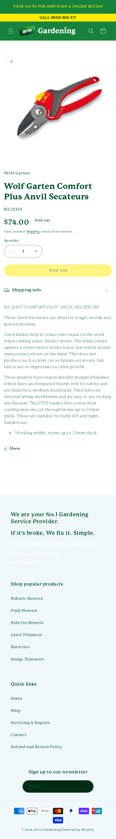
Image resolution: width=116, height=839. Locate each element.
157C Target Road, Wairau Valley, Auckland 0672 (53, 544)
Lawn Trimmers (26, 635)
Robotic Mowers (27, 598)
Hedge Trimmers (27, 659)
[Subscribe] (87, 786)
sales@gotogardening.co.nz (35, 553)
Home (16, 698)
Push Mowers (24, 610)
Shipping (33, 231)
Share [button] (14, 448)
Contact (18, 735)
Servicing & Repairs (30, 722)
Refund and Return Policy (36, 747)
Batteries (20, 647)
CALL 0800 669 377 (58, 18)
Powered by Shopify (77, 829)
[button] (11, 31)
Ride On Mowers (27, 623)
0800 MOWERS (25, 563)
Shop (16, 710)
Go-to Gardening (47, 829)
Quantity (11, 241)
